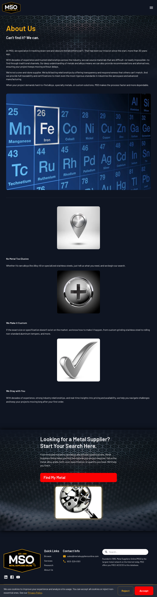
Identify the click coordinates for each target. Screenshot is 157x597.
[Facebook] (12, 577)
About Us (48, 570)
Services (48, 560)
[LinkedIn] (6, 577)
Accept (144, 590)
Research (48, 565)
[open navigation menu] (151, 7)
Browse (47, 556)
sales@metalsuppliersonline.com (83, 556)
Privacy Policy (35, 592)
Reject (126, 590)
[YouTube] (18, 577)
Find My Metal (54, 477)
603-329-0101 (73, 561)
